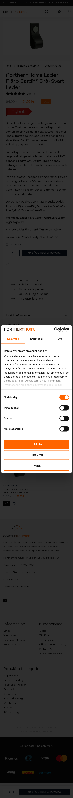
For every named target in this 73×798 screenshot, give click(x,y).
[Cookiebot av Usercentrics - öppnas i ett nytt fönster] (54, 329)
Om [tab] (60, 338)
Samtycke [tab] (13, 338)
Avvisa (36, 465)
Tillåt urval (36, 454)
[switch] (64, 408)
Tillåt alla (36, 444)
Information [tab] (36, 338)
